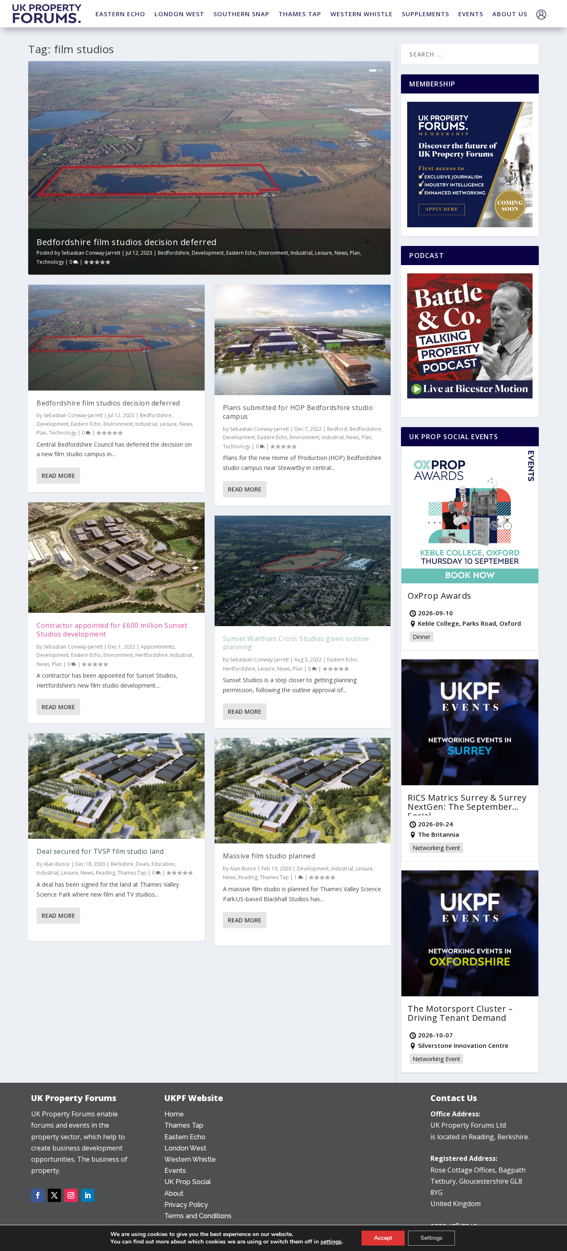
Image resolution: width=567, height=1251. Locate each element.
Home (174, 1114)
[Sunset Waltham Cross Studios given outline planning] (303, 571)
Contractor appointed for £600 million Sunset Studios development (112, 630)
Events (175, 1171)
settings (331, 1242)
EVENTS (470, 13)
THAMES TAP (300, 13)
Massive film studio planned (269, 855)
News (341, 252)
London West (185, 1148)
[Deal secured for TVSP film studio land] (116, 786)
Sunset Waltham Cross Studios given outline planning (296, 643)
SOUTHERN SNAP (241, 13)
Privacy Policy (186, 1205)
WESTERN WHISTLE (361, 13)
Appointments (157, 646)
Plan (355, 252)
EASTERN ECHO (120, 13)
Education (163, 864)
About (173, 1193)
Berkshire (122, 864)
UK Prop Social (187, 1182)
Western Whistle (190, 1159)
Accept (383, 1238)
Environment (273, 252)
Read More (58, 475)
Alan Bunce (57, 864)
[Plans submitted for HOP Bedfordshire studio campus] (303, 340)
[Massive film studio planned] (303, 791)
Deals (142, 864)
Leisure (323, 252)
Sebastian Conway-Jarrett (90, 252)
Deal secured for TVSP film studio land (100, 851)
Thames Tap (132, 872)
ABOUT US (509, 13)
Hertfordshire (151, 655)
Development (208, 252)
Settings (431, 1238)
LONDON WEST (179, 13)
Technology (50, 261)
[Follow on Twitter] (54, 1195)
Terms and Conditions (198, 1216)
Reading (105, 872)
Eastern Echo (241, 252)
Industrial (302, 252)
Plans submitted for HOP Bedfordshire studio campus (298, 412)
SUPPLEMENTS (425, 13)
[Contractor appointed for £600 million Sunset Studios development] (116, 557)
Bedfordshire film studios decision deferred (127, 242)
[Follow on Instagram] (71, 1195)
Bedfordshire (173, 252)
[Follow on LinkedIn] (87, 1195)
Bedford (337, 429)
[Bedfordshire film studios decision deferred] (116, 338)
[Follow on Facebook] (37, 1195)
